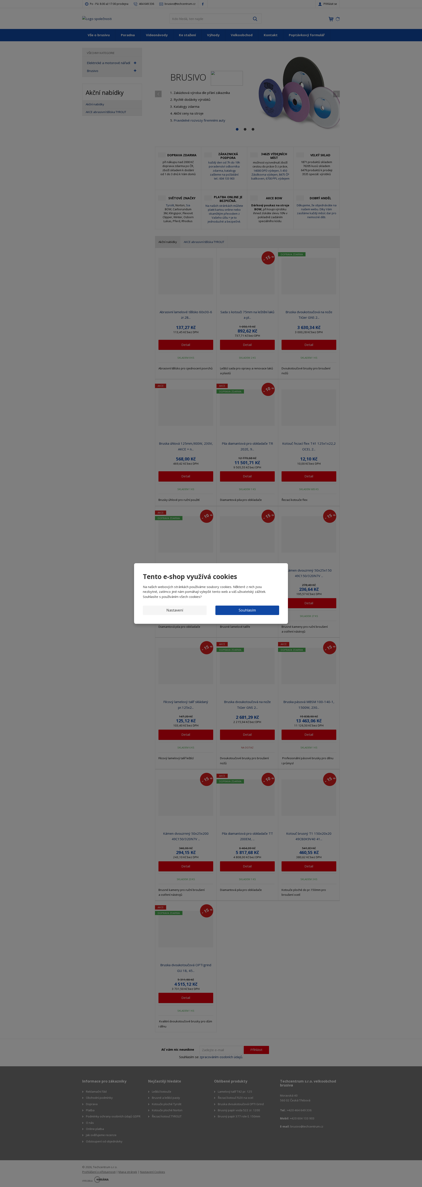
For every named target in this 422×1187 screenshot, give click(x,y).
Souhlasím (247, 610)
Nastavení (174, 610)
